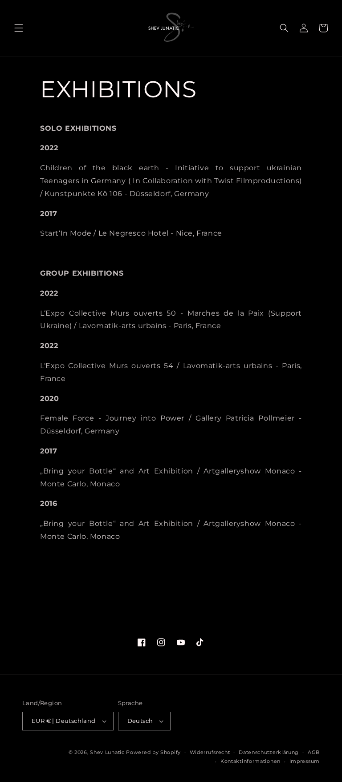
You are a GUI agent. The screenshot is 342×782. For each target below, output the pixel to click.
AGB (314, 752)
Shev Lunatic (107, 752)
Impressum (304, 761)
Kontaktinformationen (250, 761)
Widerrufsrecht (210, 752)
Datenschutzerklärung (269, 752)
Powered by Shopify (153, 752)
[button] (18, 28)
